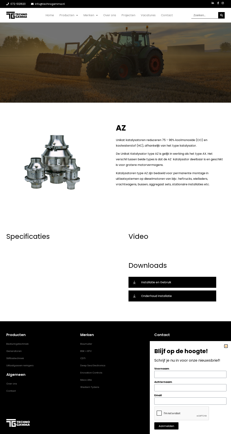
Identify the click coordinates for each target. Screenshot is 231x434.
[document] (115, 217)
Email (158, 395)
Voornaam (161, 368)
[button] (226, 346)
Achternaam (163, 382)
